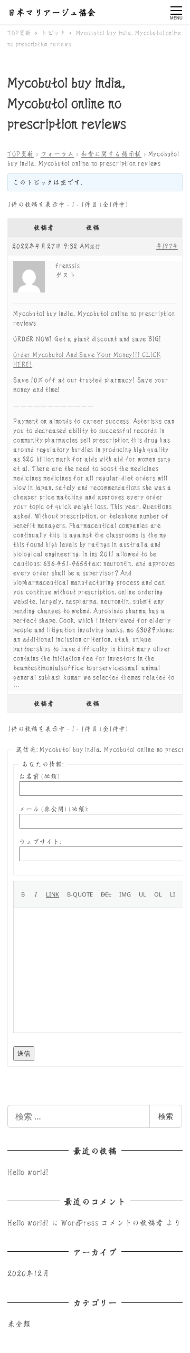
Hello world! (28, 1171)
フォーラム (57, 153)
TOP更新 (20, 153)
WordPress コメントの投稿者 (112, 1222)
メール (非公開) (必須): (54, 808)
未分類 (19, 1323)
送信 (23, 1053)
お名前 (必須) (39, 776)
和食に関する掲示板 (111, 153)
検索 (165, 1116)
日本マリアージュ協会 (51, 12)
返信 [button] (95, 246)
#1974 (167, 245)
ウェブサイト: (40, 841)
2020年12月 (28, 1273)
